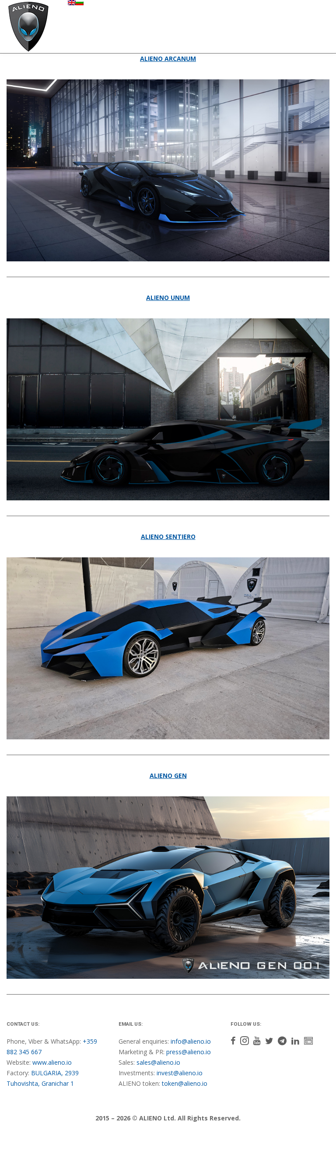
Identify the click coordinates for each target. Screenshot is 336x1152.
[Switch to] (72, 2)
